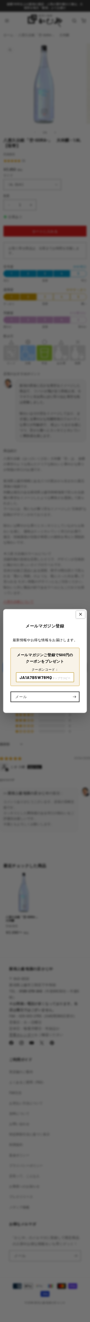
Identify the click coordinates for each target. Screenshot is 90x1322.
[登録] (74, 696)
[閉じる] (80, 614)
